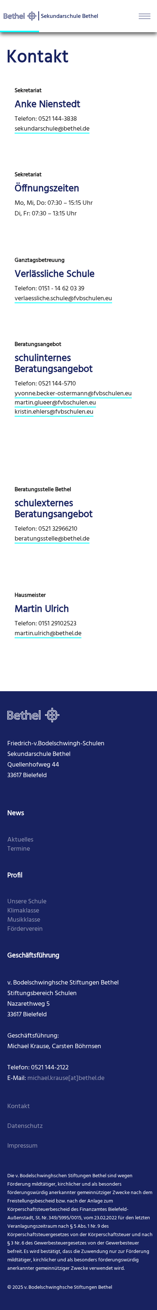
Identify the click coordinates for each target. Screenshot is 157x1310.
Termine (18, 849)
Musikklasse (23, 920)
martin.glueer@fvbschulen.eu (55, 402)
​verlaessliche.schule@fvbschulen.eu (63, 298)
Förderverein (25, 929)
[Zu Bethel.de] (33, 715)
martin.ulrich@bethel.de (48, 633)
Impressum (22, 1146)
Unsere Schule (26, 901)
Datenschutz (25, 1126)
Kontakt (18, 1106)
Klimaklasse (23, 910)
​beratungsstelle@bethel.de (52, 538)
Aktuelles (20, 839)
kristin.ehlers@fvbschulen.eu (54, 412)
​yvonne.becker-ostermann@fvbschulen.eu (73, 393)
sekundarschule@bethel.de (52, 128)
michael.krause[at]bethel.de (65, 1078)
